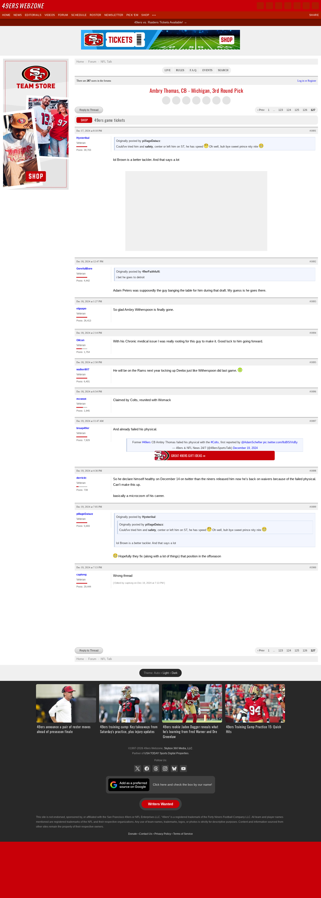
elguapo (81, 308)
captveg (81, 574)
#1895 (313, 362)
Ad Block (9, 61)
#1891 (313, 130)
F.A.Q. (193, 70)
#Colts (215, 442)
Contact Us (145, 833)
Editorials (33, 15)
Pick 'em (132, 15)
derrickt (81, 477)
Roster (95, 15)
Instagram (165, 768)
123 (280, 110)
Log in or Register (306, 80)
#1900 (313, 567)
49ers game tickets (103, 120)
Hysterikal (82, 137)
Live (168, 70)
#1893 (313, 301)
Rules (180, 70)
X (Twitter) (137, 768)
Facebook (146, 768)
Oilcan (80, 340)
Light (166, 673)
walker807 (82, 369)
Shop (145, 15)
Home (6, 15)
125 (297, 110)
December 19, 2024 (245, 448)
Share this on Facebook (176, 100)
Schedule (79, 15)
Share (314, 15)
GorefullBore (84, 268)
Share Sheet (226, 100)
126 (305, 110)
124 (288, 110)
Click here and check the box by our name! (182, 784)
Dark (175, 673)
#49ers (146, 442)
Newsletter (113, 15)
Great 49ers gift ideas (188, 455)
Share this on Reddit (206, 100)
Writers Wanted (160, 804)
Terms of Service (183, 833)
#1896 (313, 391)
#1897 (313, 421)
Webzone (23, 5)
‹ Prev (260, 110)
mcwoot (81, 398)
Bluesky (174, 768)
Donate (132, 833)
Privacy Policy (162, 833)
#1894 (313, 332)
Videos (50, 15)
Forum (63, 15)
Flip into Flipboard (196, 100)
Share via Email (216, 100)
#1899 (313, 506)
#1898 (313, 470)
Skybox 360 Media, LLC (178, 748)
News (18, 15)
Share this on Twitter (166, 100)
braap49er (82, 428)
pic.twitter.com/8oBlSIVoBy (280, 442)
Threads (155, 768)
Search (223, 70)
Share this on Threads (186, 100)
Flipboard (296, 5)
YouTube (183, 768)
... (274, 110)
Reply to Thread (88, 110)
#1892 (313, 261)
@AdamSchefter (251, 442)
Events (207, 70)
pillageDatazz (84, 513)
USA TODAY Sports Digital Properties (166, 753)
